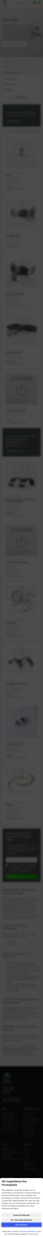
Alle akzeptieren (21, 1225)
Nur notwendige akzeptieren (21, 1220)
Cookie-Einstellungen (21, 1215)
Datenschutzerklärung (28, 1231)
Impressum (33, 1234)
